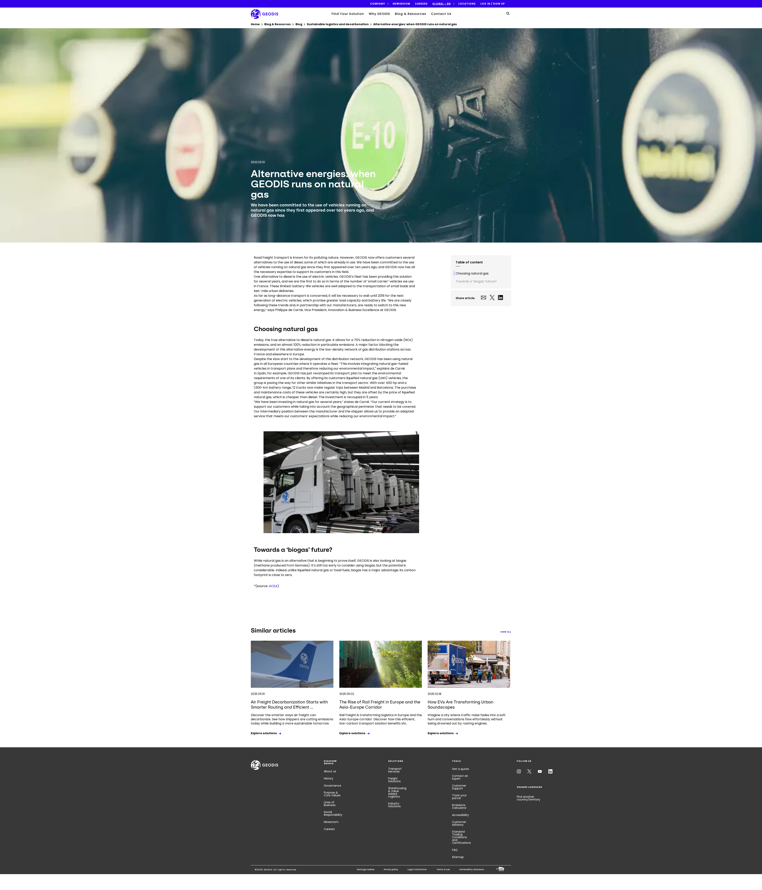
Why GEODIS (379, 14)
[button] (377, 4)
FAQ (455, 850)
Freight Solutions (394, 780)
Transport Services (395, 770)
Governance (332, 785)
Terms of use (443, 869)
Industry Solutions (394, 805)
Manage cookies (365, 869)
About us (330, 771)
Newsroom (331, 822)
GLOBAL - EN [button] (441, 4)
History (328, 778)
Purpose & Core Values (332, 794)
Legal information (417, 869)
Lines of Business (330, 803)
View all (505, 631)
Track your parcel (459, 796)
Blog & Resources (410, 14)
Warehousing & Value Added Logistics (397, 792)
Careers (329, 829)
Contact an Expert (460, 777)
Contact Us (441, 14)
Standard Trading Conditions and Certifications (461, 837)
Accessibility (460, 815)
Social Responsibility (333, 813)
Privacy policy (391, 869)
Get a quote (460, 769)
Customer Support (459, 787)
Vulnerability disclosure (471, 869)
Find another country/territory (528, 798)
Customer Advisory (459, 823)
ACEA (273, 586)
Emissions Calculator (459, 806)
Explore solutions (264, 733)
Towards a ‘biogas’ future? (476, 281)
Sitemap (458, 857)
